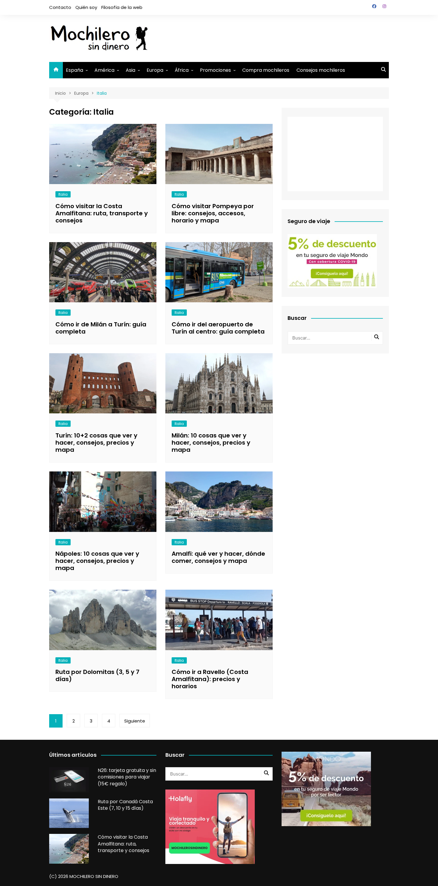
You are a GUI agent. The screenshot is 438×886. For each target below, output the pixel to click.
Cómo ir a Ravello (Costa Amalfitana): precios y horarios (210, 679)
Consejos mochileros (320, 70)
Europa (155, 70)
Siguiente (134, 721)
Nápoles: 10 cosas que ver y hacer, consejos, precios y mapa (97, 560)
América (104, 70)
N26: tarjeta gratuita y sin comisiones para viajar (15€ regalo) (127, 777)
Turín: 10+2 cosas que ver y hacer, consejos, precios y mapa (96, 442)
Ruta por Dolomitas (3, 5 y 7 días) (97, 675)
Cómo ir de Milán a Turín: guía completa (100, 328)
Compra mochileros (265, 70)
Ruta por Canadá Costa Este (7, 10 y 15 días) (125, 805)
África (182, 70)
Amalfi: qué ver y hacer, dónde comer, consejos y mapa (218, 557)
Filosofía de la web (121, 7)
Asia (130, 70)
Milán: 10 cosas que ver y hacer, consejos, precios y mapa (211, 442)
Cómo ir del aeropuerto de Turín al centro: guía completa (218, 328)
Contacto (60, 7)
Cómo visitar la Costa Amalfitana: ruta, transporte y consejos (101, 213)
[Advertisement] (280, 37)
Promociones (215, 70)
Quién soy (86, 7)
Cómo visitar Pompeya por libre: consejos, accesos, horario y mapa (213, 213)
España (74, 70)
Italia (63, 194)
